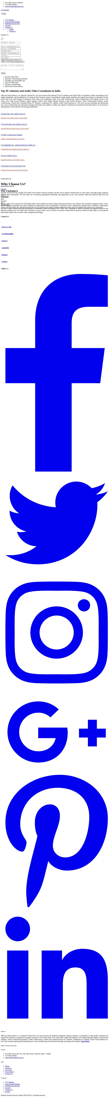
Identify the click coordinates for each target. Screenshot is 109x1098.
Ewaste (7, 1092)
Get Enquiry (5, 10)
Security (8, 25)
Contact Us (9, 27)
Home (11, 29)
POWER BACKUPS (12, 24)
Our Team (8, 1070)
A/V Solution (9, 20)
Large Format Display (12, 22)
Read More (85, 1041)
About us (12, 31)
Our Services (9, 1072)
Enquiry (3, 189)
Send (3, 73)
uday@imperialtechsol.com (14, 6)
